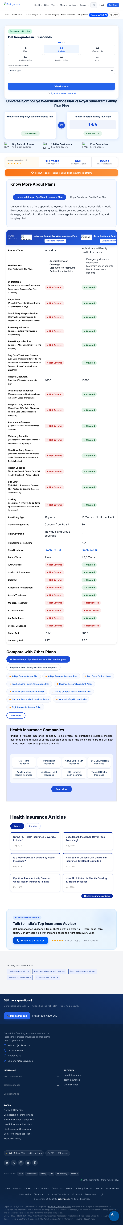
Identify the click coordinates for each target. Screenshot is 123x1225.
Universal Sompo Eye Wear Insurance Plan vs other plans (38, 659)
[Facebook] (7, 1163)
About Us (17, 1188)
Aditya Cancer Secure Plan (25, 676)
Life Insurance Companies (17, 1129)
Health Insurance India (19, 971)
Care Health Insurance (49, 762)
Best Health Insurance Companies (49, 971)
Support (84, 5)
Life (46, 5)
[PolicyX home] (15, 5)
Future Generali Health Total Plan (28, 691)
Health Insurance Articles (97, 896)
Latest (17, 826)
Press (7, 1188)
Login (101, 1194)
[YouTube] (28, 1163)
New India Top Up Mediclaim (72, 699)
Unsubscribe (25, 1194)
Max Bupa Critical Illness (99, 676)
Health (38, 5)
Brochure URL (53, 550)
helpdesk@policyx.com (19, 1045)
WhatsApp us (14, 1055)
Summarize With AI (98, 15)
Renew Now (90, 1194)
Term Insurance (72, 1080)
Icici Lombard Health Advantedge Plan (30, 684)
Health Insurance (72, 1075)
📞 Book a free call (17, 1015)
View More (16, 715)
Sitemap (69, 1188)
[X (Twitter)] (14, 1163)
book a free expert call (64, 93)
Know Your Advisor (61, 1194)
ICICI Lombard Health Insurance (74, 773)
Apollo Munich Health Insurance (23, 773)
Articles (73, 5)
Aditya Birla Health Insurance (74, 762)
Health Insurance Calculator (18, 1124)
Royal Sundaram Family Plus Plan (88, 197)
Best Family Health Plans (20, 977)
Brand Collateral (41, 1188)
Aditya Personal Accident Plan (62, 676)
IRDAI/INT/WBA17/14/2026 (59, 1207)
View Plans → (61, 86)
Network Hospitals (13, 1110)
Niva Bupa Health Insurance (49, 773)
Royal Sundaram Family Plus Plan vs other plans (33, 667)
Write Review (112, 1188)
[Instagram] (21, 1163)
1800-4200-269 (15, 1050)
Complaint (77, 1194)
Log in (102, 5)
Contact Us (57, 1188)
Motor (63, 5)
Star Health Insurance (23, 762)
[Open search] (93, 5)
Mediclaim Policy (12, 1138)
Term (54, 5)
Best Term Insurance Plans (18, 1133)
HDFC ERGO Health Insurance (99, 762)
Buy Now (113, 5)
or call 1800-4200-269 (44, 1015)
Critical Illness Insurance (47, 977)
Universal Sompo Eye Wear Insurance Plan (39, 197)
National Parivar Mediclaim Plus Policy (30, 699)
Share (115, 15)
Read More (61, 789)
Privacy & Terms (84, 1188)
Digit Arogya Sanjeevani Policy (26, 707)
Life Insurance (71, 1084)
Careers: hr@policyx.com (20, 1061)
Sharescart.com (41, 1194)
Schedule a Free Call (32, 940)
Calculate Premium (55, 241)
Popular (33, 826)
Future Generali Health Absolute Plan (72, 691)
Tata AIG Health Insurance (99, 773)
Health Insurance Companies (19, 1119)
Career (28, 1188)
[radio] (25, 49)
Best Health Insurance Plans (82, 971)
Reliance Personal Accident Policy (75, 684)
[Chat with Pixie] (114, 1216)
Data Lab (99, 1188)
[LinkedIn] (35, 1163)
